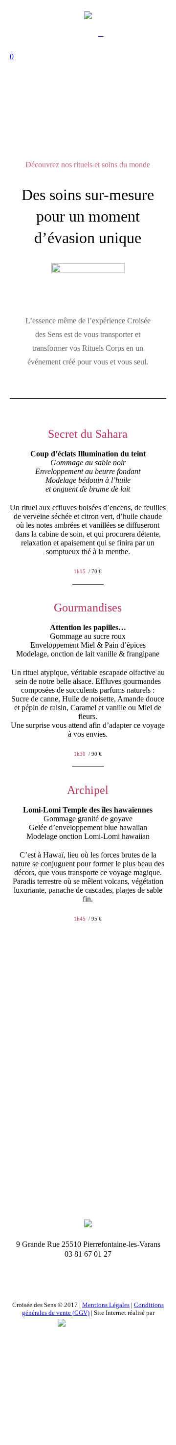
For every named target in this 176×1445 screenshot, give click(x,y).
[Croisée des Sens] (88, 14)
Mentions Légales (106, 1305)
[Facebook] (87, 1283)
